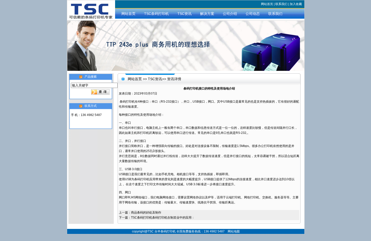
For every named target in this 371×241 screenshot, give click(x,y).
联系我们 (281, 4)
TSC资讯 (184, 14)
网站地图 (234, 231)
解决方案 (207, 14)
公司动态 (253, 14)
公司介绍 (230, 14)
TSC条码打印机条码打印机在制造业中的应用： (163, 217)
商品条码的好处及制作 (146, 212)
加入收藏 (296, 4)
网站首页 (267, 4)
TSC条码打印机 (156, 14)
